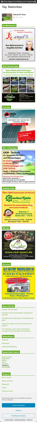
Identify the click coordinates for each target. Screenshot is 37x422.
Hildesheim (6, 358)
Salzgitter (5, 364)
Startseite (5, 340)
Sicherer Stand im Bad (9, 309)
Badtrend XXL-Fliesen (19, 14)
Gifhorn (4, 360)
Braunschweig (7, 357)
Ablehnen (18, 410)
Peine (4, 362)
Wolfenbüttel (6, 367)
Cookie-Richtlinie (9, 419)
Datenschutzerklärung (20, 419)
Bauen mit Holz (7, 381)
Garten (4, 388)
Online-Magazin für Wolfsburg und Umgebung (18, 1)
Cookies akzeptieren (18, 405)
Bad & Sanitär (6, 377)
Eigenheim (5, 384)
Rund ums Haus (7, 391)
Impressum (29, 419)
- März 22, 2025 (19, 17)
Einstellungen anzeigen (18, 416)
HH (14, 17)
